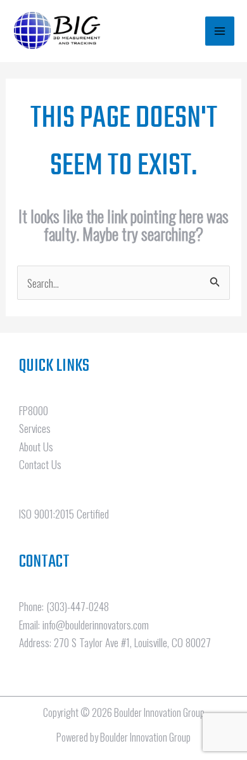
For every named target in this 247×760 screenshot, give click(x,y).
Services (35, 428)
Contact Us (40, 464)
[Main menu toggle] (219, 31)
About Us (36, 446)
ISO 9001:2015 (46, 513)
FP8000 (33, 410)
